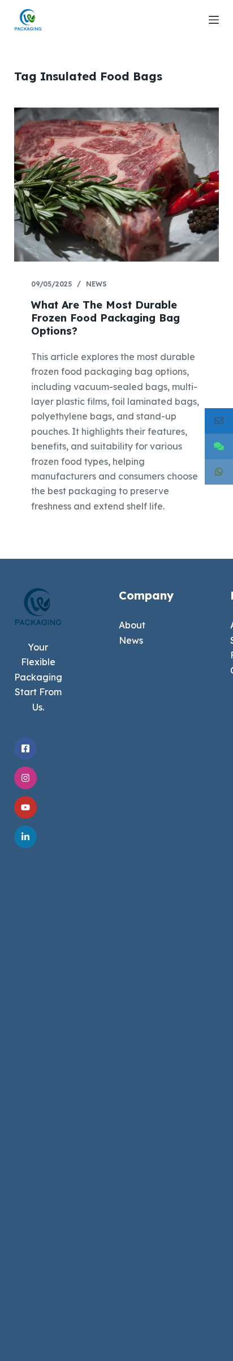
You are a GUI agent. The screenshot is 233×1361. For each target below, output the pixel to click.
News (131, 640)
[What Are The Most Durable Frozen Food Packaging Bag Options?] (116, 185)
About (132, 625)
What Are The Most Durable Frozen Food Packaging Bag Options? (105, 318)
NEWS (96, 284)
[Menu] (214, 20)
